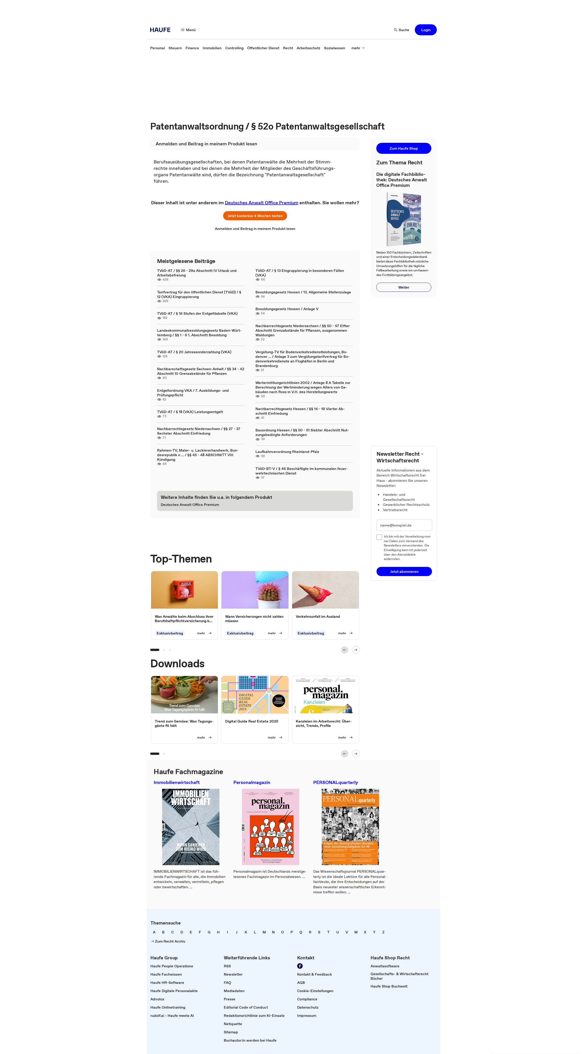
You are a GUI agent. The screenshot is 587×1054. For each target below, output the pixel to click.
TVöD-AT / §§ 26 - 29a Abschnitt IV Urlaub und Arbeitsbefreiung (197, 272)
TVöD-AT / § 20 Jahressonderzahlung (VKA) (194, 352)
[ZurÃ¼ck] (344, 650)
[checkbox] (379, 537)
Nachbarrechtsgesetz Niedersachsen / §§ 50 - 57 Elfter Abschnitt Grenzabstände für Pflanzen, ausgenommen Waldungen (302, 330)
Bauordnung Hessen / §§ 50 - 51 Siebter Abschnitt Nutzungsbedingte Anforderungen (302, 432)
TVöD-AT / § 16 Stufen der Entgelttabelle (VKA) (197, 313)
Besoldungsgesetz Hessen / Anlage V (286, 308)
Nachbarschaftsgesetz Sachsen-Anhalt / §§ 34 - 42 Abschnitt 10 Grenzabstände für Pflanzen (200, 371)
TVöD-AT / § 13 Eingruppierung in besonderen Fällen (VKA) (299, 272)
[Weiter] (356, 650)
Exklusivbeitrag (170, 633)
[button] (426, 29)
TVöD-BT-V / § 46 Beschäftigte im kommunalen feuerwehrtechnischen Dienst (301, 470)
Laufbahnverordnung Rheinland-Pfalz (287, 451)
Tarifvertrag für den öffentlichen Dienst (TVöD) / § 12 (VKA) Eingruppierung (199, 294)
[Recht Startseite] (161, 30)
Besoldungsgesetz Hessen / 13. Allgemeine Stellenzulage (303, 292)
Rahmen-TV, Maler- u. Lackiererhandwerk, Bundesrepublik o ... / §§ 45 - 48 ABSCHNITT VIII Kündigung (197, 455)
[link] (157, 48)
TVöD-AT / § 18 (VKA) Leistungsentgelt (190, 411)
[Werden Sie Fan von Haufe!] (300, 966)
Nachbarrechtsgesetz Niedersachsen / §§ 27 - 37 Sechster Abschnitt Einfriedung (198, 431)
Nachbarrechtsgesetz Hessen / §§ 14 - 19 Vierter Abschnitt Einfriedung (300, 411)
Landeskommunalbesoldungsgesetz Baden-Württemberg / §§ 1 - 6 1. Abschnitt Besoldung (199, 332)
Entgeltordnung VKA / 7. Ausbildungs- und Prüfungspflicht (193, 392)
